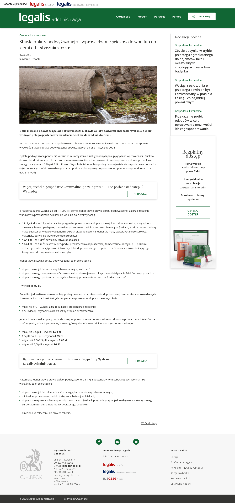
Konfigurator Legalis (181, 462)
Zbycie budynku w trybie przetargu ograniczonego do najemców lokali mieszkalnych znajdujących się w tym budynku (194, 61)
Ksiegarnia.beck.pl (180, 473)
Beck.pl (174, 457)
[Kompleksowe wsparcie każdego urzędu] (50, 18)
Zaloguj (204, 16)
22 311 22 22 (120, 456)
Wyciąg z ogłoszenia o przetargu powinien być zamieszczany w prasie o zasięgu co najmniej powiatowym (193, 93)
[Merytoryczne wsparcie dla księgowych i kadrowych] (77, 4)
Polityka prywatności (75, 498)
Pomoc (176, 16)
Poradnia (159, 16)
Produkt (142, 16)
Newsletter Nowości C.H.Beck (186, 467)
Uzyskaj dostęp (193, 212)
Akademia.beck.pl (180, 478)
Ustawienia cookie (180, 483)
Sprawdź (140, 194)
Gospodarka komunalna (32, 35)
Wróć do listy (149, 423)
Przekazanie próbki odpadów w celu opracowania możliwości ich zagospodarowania (193, 122)
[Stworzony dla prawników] (42, 4)
